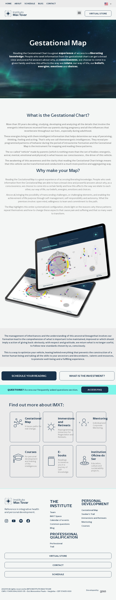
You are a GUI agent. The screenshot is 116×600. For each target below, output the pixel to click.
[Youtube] (14, 521)
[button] (79, 12)
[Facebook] (28, 521)
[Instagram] (6, 521)
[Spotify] (21, 521)
